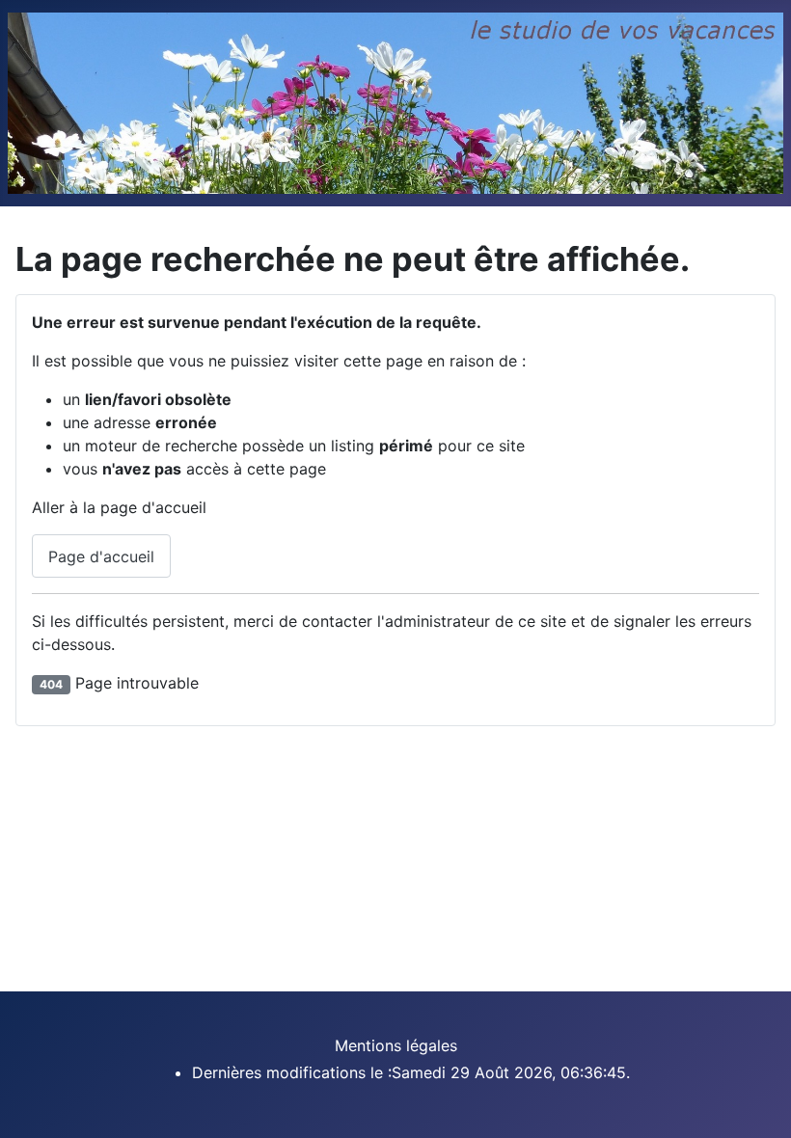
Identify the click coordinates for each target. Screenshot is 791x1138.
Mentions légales (396, 1045)
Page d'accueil (101, 556)
